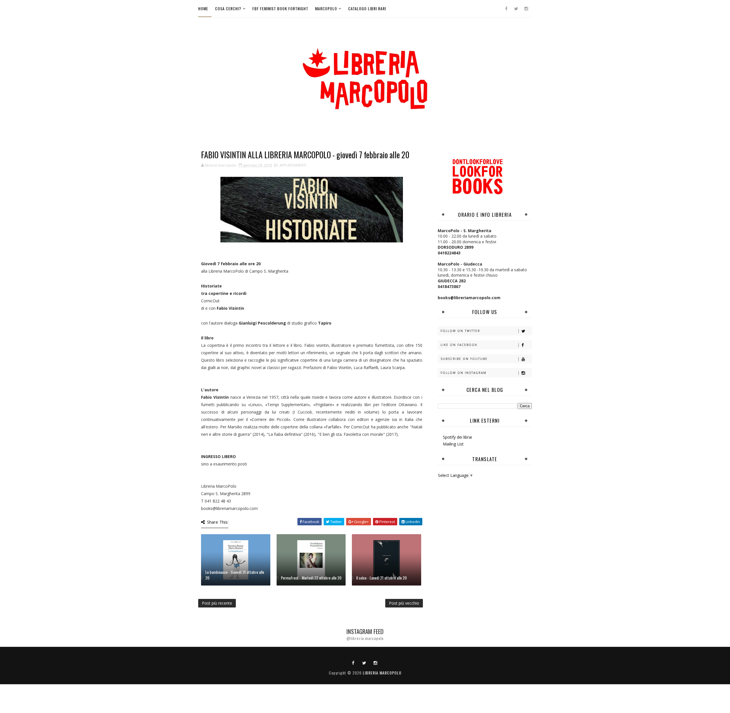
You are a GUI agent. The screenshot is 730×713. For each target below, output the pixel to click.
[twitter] (516, 8)
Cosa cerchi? (228, 8)
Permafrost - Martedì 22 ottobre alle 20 (311, 578)
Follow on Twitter (460, 331)
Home (203, 8)
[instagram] (526, 8)
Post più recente (217, 603)
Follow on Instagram (463, 373)
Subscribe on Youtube (464, 359)
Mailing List (453, 444)
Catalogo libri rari (367, 8)
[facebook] (506, 8)
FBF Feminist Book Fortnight (280, 8)
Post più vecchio (404, 603)
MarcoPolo (326, 8)
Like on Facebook (459, 345)
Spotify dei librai (457, 437)
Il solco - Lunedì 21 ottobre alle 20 (381, 578)
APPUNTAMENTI (292, 165)
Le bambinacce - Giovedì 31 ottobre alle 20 (234, 575)
